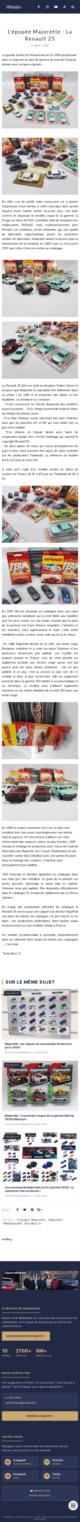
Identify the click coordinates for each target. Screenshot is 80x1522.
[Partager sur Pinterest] (32, 1210)
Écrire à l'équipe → (40, 1416)
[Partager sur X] (25, 1210)
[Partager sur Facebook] (17, 1210)
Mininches (10, 1517)
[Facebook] (39, 7)
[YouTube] (56, 7)
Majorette (55, 1220)
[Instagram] (47, 7)
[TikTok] (64, 7)
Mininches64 (12, 1223)
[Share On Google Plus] (40, 1210)
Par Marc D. (33, 1223)
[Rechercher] (73, 7)
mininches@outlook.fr (21, 1402)
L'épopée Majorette (31, 1220)
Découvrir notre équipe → (26, 1336)
